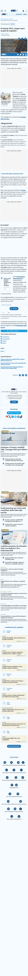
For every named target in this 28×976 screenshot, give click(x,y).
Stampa (18, 54)
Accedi (25, 14)
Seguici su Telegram (14, 330)
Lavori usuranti (6, 339)
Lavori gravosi (5, 336)
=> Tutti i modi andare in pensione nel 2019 (12, 174)
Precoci (4, 343)
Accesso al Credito (6, 591)
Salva (20, 54)
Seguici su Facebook (15, 412)
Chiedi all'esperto (14, 746)
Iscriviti (14, 402)
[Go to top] (25, 971)
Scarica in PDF (23, 54)
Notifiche (26, 54)
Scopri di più (19, 14)
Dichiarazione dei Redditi (7, 708)
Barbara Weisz (5, 33)
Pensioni (13, 24)
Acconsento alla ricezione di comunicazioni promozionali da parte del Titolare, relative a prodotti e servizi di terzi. (14, 316)
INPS (3, 579)
